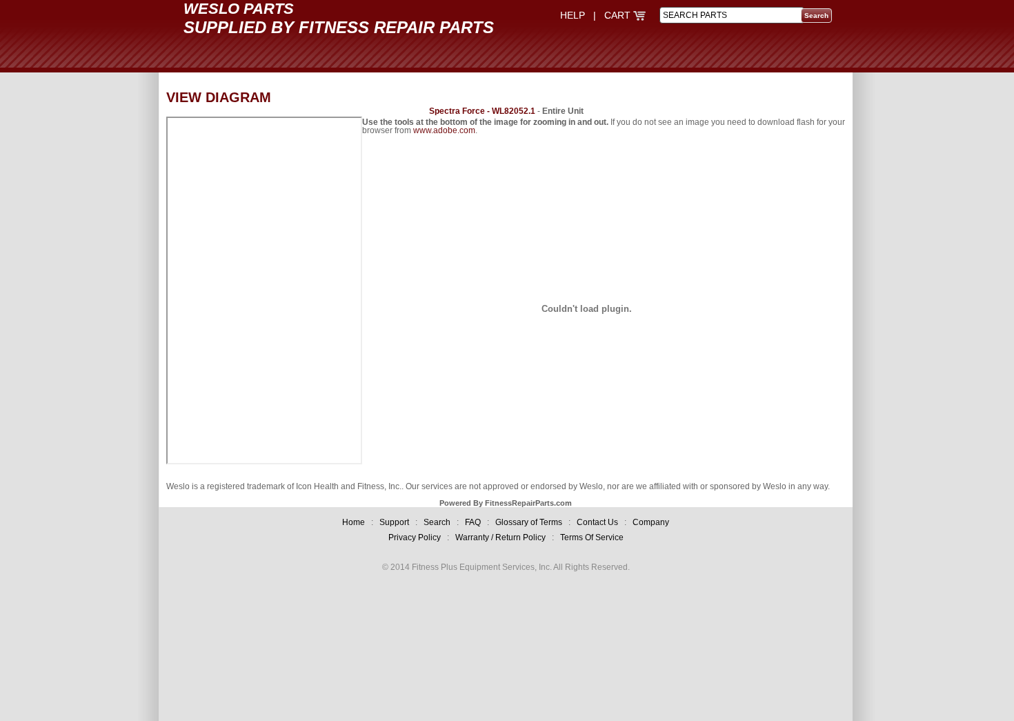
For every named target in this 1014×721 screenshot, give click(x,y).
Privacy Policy (414, 537)
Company (651, 522)
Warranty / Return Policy (500, 537)
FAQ (473, 522)
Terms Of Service (592, 537)
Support (394, 522)
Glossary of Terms (528, 522)
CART (618, 15)
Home (353, 522)
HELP (572, 15)
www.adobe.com (444, 130)
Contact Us (597, 522)
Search (437, 522)
